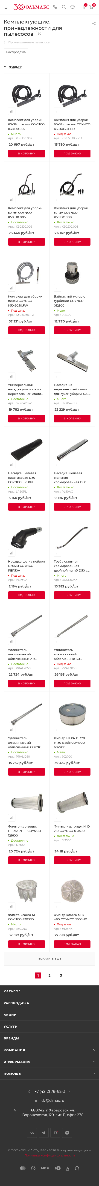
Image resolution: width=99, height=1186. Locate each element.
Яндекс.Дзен (67, 1133)
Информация (17, 1062)
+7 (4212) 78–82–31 (51, 1091)
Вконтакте (32, 1133)
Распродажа (16, 1003)
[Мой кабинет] (72, 7)
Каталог (12, 991)
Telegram (44, 1133)
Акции (10, 1015)
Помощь (12, 1073)
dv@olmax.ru (52, 1100)
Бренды (11, 1038)
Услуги (11, 1026)
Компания (14, 1050)
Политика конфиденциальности (49, 1155)
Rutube (55, 1133)
